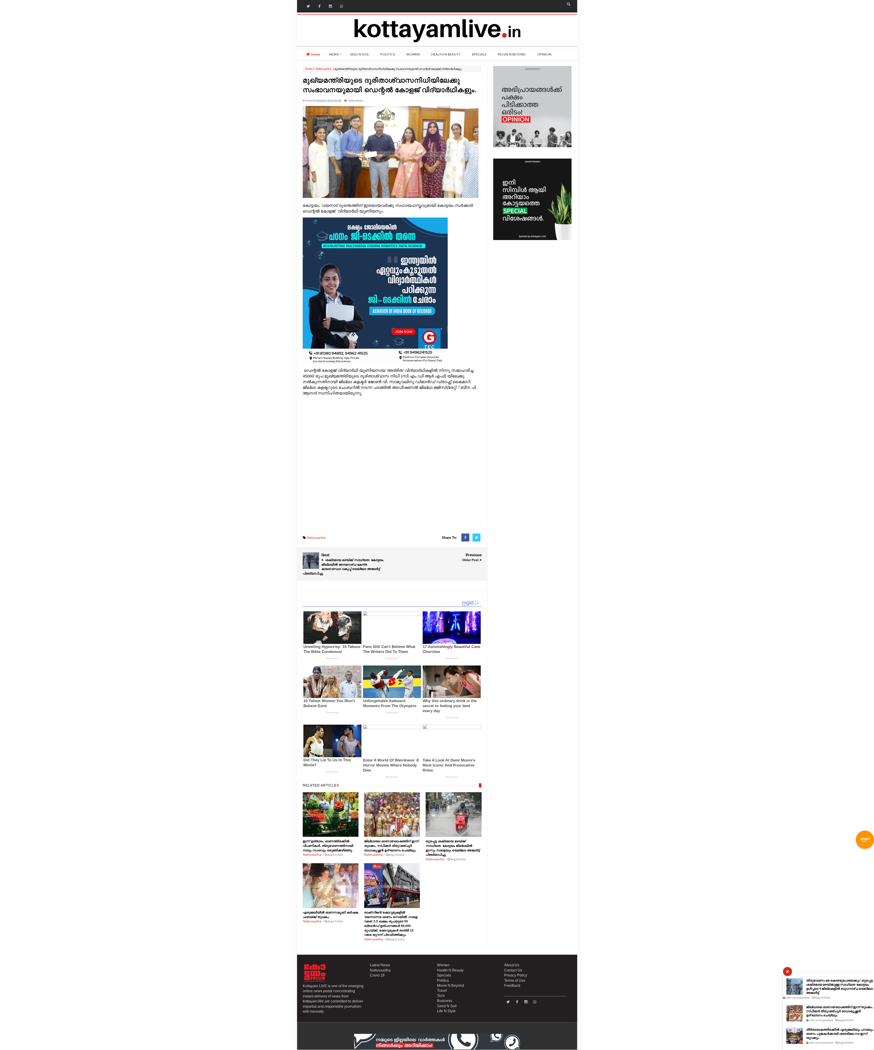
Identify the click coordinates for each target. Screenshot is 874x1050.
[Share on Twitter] (476, 537)
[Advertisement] (392, 467)
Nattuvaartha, (355, 100)
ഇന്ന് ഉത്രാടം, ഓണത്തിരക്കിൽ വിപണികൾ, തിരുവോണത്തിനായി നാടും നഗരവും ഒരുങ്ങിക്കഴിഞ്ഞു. (328, 845)
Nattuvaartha (323, 69)
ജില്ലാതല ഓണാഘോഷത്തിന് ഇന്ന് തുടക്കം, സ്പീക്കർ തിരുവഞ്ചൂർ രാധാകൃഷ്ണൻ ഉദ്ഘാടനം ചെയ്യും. (839, 1011)
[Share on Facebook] (465, 537)
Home (315, 54)
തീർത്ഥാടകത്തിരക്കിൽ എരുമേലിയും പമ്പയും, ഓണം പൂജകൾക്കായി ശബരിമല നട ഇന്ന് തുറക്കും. (840, 1033)
